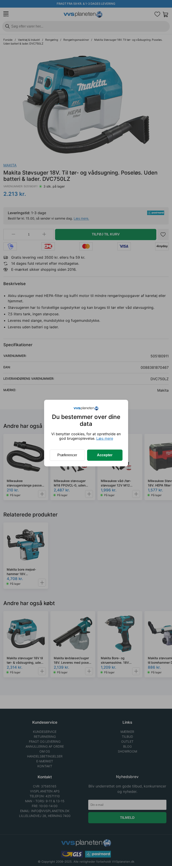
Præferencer (67, 455)
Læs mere (104, 438)
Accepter (104, 455)
